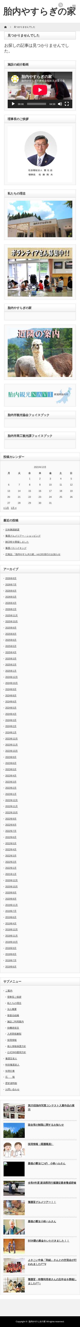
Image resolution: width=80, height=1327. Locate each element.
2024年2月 (10, 726)
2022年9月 (10, 818)
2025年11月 (11, 615)
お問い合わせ (12, 1089)
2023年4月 (10, 775)
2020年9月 (10, 892)
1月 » (13, 508)
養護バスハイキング (15, 548)
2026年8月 (10, 578)
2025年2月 (10, 664)
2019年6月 (10, 917)
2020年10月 (11, 886)
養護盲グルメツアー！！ (42, 1202)
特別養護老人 (12, 1064)
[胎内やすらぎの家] (39, 11)
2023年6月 (10, 763)
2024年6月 (10, 701)
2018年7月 (10, 960)
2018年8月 (10, 954)
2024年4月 (10, 714)
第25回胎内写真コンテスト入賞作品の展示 (51, 1107)
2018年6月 (10, 966)
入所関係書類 (14, 1033)
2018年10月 (11, 942)
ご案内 (8, 990)
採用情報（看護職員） (41, 1144)
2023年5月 (10, 769)
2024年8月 (10, 695)
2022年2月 (10, 862)
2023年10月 (11, 751)
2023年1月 (10, 794)
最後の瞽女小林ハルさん (42, 1221)
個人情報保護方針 (16, 1046)
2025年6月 (10, 640)
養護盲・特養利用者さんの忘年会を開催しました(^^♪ (52, 1281)
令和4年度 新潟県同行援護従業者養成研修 (52, 1182)
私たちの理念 (14, 1003)
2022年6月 (10, 837)
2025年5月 (10, 646)
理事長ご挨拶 (14, 997)
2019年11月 (11, 905)
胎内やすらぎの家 (37, 1321)
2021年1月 (10, 874)
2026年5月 (10, 596)
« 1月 (6, 508)
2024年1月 (10, 732)
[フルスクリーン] (67, 104)
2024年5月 (10, 707)
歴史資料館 (11, 1083)
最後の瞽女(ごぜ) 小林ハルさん (46, 1163)
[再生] (13, 104)
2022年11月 (11, 806)
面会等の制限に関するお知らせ (46, 1124)
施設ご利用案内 (15, 1021)
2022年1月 (10, 868)
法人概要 (12, 1009)
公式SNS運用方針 (16, 1052)
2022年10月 (11, 812)
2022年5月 (10, 843)
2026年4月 (10, 603)
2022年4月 (10, 849)
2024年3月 (10, 720)
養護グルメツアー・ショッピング (23, 535)
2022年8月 (10, 824)
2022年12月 (11, 800)
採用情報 (12, 1040)
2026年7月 (10, 584)
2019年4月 (10, 923)
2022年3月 (10, 855)
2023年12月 (11, 738)
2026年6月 (10, 590)
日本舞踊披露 (12, 529)
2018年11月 (11, 935)
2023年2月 (10, 787)
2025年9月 (10, 627)
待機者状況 (13, 1027)
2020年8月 (10, 898)
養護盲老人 (11, 1058)
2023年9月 (10, 757)
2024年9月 (10, 689)
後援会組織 (13, 1015)
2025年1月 (10, 671)
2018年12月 (11, 929)
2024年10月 (11, 683)
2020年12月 (11, 880)
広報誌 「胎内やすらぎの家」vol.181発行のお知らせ (32, 554)
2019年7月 (10, 911)
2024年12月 (11, 677)
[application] (40, 90)
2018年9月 (10, 948)
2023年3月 (10, 781)
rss (60, 5)
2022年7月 (10, 831)
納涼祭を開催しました (17, 542)
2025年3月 (10, 658)
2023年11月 (11, 744)
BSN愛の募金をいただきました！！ (48, 1240)
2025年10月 (11, 621)
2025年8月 (10, 634)
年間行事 (10, 1071)
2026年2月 (10, 609)
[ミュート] (60, 104)
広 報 (10, 1077)
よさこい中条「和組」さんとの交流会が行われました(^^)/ (52, 1262)
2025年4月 (10, 652)
